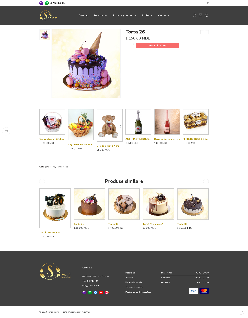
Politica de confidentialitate (138, 291)
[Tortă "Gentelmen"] (55, 208)
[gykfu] (44, 34)
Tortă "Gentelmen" (50, 232)
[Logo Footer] (55, 270)
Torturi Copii (62, 166)
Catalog (84, 15)
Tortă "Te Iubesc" (153, 224)
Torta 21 (79, 224)
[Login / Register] (194, 15)
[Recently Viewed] (241, 311)
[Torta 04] (124, 204)
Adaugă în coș (157, 45)
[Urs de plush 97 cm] (110, 125)
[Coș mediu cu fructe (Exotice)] (81, 124)
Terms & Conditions (156, 311)
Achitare (147, 15)
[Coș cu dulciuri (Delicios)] (52, 122)
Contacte (163, 15)
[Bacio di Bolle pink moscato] (167, 122)
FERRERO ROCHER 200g (196, 139)
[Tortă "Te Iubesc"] (158, 204)
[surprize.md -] (48, 15)
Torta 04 (113, 224)
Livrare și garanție (124, 15)
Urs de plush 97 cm (108, 146)
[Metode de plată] (199, 290)
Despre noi (101, 15)
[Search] (207, 15)
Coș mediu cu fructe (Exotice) (81, 144)
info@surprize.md (90, 285)
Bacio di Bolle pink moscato (167, 139)
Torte (52, 166)
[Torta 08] (193, 204)
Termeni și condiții (134, 287)
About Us (204, 311)
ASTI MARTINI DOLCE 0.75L (138, 139)
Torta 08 (182, 224)
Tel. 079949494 (90, 281)
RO (207, 2)
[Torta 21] (89, 204)
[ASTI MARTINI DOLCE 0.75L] (138, 122)
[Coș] (200, 15)
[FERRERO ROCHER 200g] (196, 122)
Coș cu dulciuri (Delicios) (52, 139)
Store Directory (190, 311)
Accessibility (174, 311)
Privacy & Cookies (136, 311)
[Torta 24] (202, 32)
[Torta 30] (207, 32)
